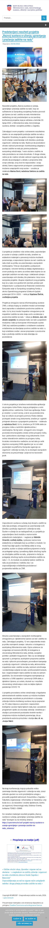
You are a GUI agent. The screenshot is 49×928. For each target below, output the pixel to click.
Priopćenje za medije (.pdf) (26, 840)
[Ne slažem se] (46, 917)
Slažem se (17, 919)
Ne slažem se (30, 919)
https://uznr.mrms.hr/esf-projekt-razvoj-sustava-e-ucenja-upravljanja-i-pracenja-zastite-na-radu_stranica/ (23, 825)
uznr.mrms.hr (8, 898)
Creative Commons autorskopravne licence (26, 905)
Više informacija (25, 923)
